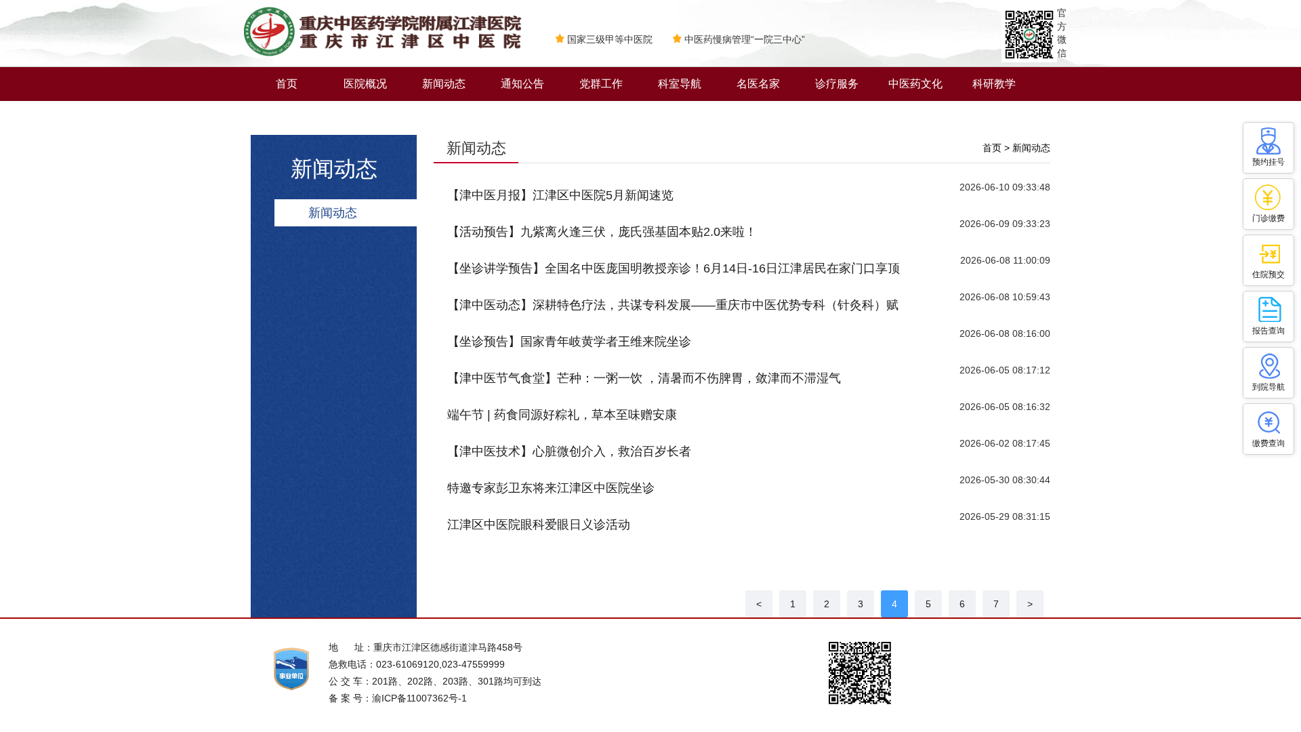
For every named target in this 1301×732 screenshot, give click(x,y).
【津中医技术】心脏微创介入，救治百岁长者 (569, 451)
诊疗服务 (837, 83)
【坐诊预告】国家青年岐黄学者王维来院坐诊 (569, 341)
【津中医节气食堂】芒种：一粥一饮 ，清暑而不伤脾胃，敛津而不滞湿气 (644, 378)
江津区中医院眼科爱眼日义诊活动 (538, 524)
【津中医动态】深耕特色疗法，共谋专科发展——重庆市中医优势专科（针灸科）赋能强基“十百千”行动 (673, 310)
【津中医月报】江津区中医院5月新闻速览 (560, 195)
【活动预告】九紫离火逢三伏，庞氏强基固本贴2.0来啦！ (602, 232)
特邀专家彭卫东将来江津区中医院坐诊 (551, 488)
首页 (286, 83)
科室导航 (679, 83)
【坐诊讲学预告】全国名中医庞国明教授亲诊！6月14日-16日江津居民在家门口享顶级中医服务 (673, 274)
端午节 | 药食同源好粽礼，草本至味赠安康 (562, 415)
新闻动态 (444, 83)
